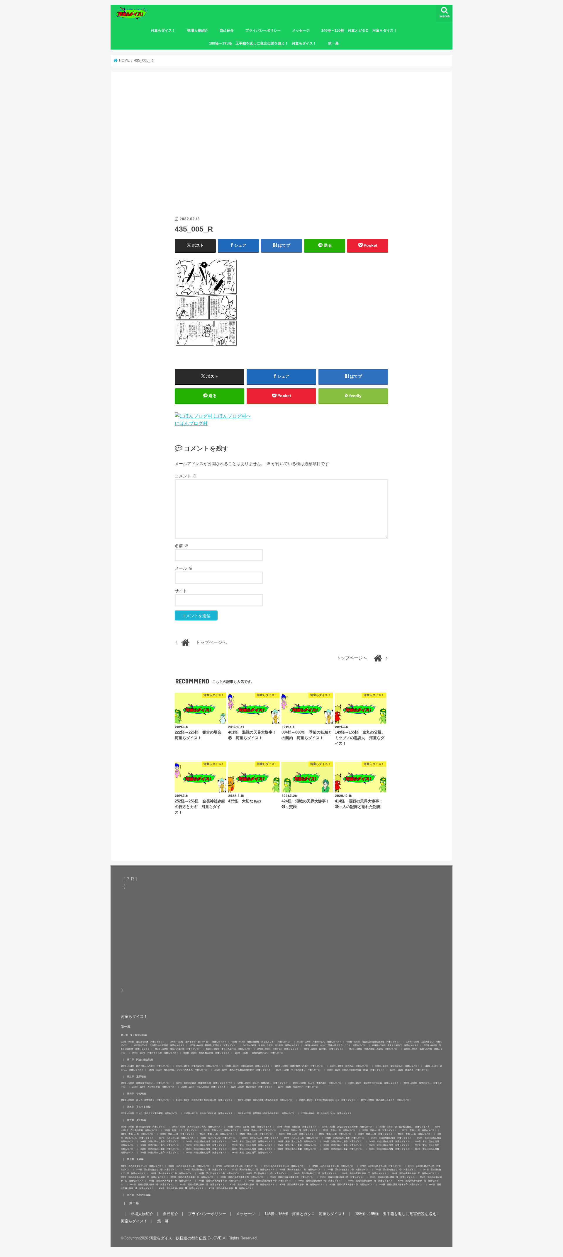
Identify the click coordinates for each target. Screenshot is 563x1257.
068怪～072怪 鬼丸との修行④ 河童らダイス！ (229, 1049)
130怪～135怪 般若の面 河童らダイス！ (350, 1066)
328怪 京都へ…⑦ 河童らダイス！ (138, 1134)
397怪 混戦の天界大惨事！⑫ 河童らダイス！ (270, 1181)
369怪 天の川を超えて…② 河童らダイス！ (190, 1166)
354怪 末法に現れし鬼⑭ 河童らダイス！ (298, 1145)
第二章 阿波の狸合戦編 (140, 1059)
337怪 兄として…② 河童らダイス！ (177, 1138)
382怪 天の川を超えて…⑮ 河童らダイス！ (172, 1174)
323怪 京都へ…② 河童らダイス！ (261, 1131)
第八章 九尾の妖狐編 (138, 1194)
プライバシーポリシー (263, 30)
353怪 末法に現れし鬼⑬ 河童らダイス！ (252, 1145)
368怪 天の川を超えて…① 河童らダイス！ (142, 1166)
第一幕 (333, 43)
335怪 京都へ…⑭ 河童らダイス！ (415, 1134)
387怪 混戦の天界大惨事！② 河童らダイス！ (414, 1174)
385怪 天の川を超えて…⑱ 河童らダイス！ (315, 1174)
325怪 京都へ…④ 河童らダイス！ (340, 1131)
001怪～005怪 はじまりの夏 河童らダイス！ (143, 1042)
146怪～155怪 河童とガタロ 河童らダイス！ (359, 30)
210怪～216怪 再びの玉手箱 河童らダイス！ (154, 1087)
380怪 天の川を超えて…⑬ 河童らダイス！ (396, 1170)
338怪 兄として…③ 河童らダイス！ (219, 1138)
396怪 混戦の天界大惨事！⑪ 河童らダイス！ (221, 1181)
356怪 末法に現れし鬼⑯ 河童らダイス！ (389, 1145)
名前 (181, 545)
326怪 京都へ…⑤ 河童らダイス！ (379, 1131)
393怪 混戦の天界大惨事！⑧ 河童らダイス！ (392, 1177)
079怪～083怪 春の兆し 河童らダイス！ (324, 1049)
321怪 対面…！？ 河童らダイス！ (182, 1131)
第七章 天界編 (135, 1159)
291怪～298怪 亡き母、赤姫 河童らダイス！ (250, 1127)
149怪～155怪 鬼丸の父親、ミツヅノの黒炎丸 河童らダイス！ (179, 1070)
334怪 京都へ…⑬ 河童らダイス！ (375, 1134)
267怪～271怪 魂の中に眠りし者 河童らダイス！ (208, 1114)
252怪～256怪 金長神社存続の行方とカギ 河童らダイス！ (327, 1100)
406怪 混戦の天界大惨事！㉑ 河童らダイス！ (401, 1185)
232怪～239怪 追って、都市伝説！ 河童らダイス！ (146, 1100)
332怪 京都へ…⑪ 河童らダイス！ (296, 1134)
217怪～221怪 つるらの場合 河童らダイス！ (203, 1087)
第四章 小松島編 (136, 1093)
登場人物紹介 (197, 30)
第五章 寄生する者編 (138, 1106)
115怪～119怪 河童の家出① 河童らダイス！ (198, 1066)
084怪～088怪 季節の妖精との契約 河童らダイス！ (374, 1049)
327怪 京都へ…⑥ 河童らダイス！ (419, 1131)
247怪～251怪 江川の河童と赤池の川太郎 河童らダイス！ (266, 1100)
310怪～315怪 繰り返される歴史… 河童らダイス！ (404, 1127)
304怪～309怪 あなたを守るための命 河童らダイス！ (348, 1127)
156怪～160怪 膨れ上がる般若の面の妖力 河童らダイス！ (242, 1070)
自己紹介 (227, 30)
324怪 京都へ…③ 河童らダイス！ (300, 1131)
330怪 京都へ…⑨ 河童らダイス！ (217, 1134)
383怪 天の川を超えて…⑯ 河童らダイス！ (220, 1174)
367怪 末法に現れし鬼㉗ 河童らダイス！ (252, 1153)
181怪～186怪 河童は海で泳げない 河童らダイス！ (146, 1083)
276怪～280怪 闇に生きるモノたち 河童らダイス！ (326, 1114)
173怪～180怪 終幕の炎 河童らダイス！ (410, 1070)
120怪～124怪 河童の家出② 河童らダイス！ (247, 1066)
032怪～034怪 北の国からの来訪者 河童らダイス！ (159, 1046)
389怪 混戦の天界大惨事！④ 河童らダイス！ (193, 1177)
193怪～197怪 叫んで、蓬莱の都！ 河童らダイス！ (318, 1083)
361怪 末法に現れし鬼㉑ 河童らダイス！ (298, 1149)
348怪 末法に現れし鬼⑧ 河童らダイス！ (343, 1142)
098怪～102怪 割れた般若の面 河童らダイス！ (207, 1053)
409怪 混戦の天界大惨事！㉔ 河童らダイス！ (231, 1188)
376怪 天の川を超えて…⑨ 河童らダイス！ (205, 1170)
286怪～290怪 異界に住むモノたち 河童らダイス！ (197, 1127)
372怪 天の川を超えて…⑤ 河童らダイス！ (334, 1166)
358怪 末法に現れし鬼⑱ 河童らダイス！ (160, 1149)
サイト (181, 590)
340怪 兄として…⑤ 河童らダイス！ (302, 1138)
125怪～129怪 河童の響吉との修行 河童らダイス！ (300, 1066)
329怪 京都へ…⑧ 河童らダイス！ (177, 1134)
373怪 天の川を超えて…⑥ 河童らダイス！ (381, 1166)
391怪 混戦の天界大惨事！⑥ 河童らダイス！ (292, 1177)
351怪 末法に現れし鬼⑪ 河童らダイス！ (160, 1145)
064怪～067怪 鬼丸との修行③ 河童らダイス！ (178, 1049)
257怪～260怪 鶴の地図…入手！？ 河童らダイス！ (386, 1100)
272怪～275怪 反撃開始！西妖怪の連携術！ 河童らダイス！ (267, 1114)
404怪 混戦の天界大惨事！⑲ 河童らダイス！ (302, 1185)
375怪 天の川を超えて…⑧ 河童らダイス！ (157, 1170)
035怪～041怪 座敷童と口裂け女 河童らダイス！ (214, 1046)
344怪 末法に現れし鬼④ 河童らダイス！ (160, 1142)
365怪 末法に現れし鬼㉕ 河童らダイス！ (160, 1153)
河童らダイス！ (163, 30)
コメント (185, 476)
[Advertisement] (281, 152)
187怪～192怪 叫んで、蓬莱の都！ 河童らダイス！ (263, 1083)
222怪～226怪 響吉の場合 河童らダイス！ (252, 1087)
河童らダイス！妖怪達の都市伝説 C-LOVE (185, 1238)
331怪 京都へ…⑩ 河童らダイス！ (257, 1134)
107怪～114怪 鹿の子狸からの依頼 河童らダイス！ (146, 1066)
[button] (206, 303)
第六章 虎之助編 (136, 1120)
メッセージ (301, 30)
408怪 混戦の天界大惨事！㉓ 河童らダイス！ (181, 1188)
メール (183, 568)
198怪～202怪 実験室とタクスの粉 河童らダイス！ (373, 1083)
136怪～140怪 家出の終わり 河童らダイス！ (397, 1066)
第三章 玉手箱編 (136, 1076)
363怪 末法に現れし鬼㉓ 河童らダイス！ (389, 1149)
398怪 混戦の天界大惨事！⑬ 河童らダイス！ (320, 1181)
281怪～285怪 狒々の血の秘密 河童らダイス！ (144, 1127)
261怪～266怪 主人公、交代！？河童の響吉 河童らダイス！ (150, 1114)
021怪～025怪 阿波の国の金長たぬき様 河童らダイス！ (374, 1042)
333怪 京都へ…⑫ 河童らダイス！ (336, 1134)
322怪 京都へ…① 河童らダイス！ (221, 1131)
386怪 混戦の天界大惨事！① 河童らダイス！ (364, 1174)
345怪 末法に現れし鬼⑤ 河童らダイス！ (206, 1142)
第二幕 (134, 1203)
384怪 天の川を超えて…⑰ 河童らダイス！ (267, 1174)
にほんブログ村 (191, 423)
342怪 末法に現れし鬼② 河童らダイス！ (391, 1138)
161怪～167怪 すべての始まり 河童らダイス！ (299, 1070)
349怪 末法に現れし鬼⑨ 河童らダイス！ (389, 1142)
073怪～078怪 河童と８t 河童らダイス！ (278, 1049)
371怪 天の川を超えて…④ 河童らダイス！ (285, 1166)
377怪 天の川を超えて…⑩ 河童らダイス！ (253, 1170)
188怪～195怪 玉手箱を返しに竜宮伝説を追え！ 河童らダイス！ (262, 43)
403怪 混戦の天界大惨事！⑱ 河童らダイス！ (252, 1185)
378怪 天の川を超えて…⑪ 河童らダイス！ (301, 1170)
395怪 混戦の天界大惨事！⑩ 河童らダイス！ (171, 1181)
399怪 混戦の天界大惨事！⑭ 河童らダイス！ (370, 1181)
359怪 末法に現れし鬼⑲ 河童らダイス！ (206, 1149)
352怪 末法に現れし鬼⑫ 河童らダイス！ (206, 1145)
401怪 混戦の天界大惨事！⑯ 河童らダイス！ (152, 1185)
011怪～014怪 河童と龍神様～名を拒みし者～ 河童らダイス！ (262, 1042)
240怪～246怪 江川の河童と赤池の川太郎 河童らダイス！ (204, 1100)
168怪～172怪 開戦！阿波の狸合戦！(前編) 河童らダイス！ (356, 1070)
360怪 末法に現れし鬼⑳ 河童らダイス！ (252, 1149)
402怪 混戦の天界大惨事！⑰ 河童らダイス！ (202, 1185)
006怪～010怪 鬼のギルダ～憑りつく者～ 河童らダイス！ (198, 1042)
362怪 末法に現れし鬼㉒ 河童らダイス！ (343, 1149)
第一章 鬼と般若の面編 (134, 1035)
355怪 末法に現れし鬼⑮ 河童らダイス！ (343, 1145)
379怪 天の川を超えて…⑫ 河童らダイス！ (349, 1170)
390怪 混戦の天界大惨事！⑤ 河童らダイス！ (243, 1177)
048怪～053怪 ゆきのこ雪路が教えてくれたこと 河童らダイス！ (336, 1046)
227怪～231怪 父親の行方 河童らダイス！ (299, 1087)
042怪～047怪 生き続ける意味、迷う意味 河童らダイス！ (271, 1046)
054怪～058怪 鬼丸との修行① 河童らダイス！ (395, 1046)
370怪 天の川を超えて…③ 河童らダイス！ (237, 1166)
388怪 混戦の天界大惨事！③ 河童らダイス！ (143, 1177)
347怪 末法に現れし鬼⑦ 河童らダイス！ (298, 1142)
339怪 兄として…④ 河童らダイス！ (260, 1138)
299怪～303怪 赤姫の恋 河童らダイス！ (297, 1127)
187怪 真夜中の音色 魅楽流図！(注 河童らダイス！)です (204, 1083)
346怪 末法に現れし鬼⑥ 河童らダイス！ (252, 1142)
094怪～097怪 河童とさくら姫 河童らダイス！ (155, 1053)
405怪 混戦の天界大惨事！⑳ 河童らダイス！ (352, 1185)
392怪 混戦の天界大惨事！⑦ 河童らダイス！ (342, 1177)
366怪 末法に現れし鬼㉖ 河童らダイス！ (206, 1153)
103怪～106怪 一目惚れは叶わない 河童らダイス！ (260, 1053)
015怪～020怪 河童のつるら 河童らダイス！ (319, 1042)
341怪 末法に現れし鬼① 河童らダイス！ (345, 1138)
